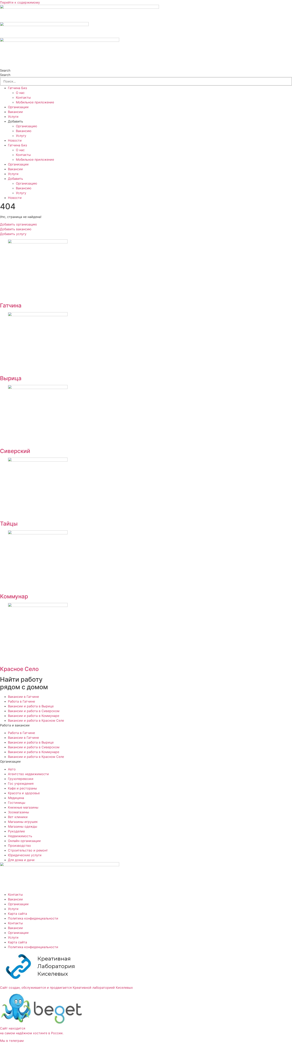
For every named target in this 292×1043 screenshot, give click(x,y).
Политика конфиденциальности (33, 918)
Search (5, 70)
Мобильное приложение (35, 102)
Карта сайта (17, 914)
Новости (15, 140)
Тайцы (9, 523)
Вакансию (23, 131)
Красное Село (19, 669)
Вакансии (15, 112)
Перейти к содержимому (20, 2)
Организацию (26, 126)
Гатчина (10, 305)
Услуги (13, 117)
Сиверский (15, 451)
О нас (20, 93)
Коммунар (14, 596)
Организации (18, 107)
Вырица (10, 378)
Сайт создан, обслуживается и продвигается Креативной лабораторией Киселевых (66, 988)
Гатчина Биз (17, 88)
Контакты (23, 97)
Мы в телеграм (12, 1041)
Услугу (21, 136)
